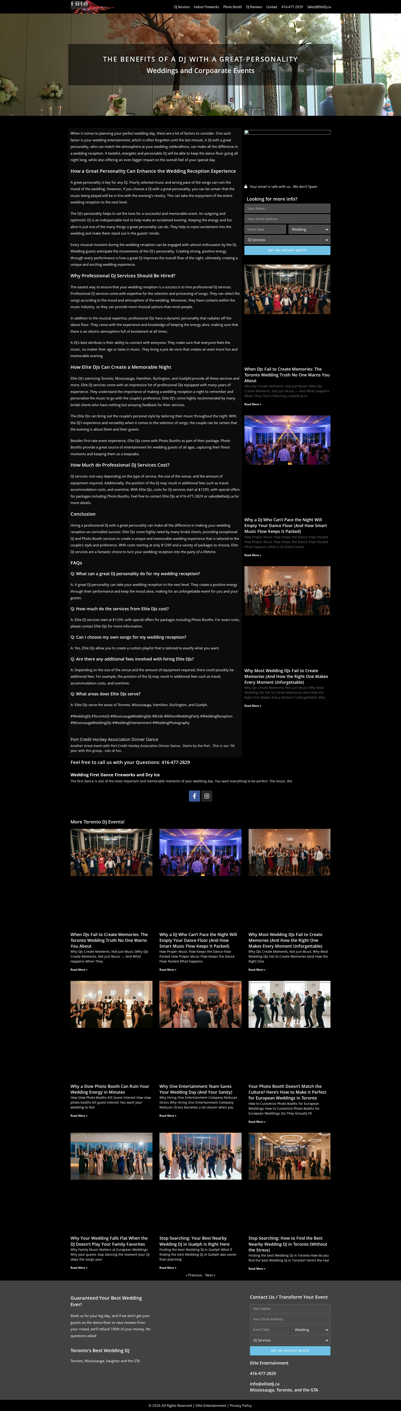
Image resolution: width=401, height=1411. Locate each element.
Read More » (252, 404)
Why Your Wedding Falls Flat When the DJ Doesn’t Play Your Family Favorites (109, 1241)
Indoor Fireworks (206, 6)
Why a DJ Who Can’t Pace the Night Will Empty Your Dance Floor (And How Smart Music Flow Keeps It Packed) (285, 525)
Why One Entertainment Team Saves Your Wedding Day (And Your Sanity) (195, 1089)
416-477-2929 (292, 6)
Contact (271, 6)
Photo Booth (232, 6)
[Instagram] (206, 796)
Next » (210, 1275)
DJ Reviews (254, 6)
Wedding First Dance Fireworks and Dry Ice (115, 774)
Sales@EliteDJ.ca (319, 6)
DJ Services (182, 6)
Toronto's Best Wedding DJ (100, 1350)
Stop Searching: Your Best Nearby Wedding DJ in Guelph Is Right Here (194, 1241)
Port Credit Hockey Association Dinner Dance (114, 739)
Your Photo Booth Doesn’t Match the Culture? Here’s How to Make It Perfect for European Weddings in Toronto (287, 1092)
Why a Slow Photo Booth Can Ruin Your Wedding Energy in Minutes (110, 1089)
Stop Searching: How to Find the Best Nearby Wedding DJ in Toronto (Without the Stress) (288, 1243)
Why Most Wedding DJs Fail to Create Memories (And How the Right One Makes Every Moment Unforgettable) (286, 676)
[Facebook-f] (194, 796)
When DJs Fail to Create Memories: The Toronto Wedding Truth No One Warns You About (287, 374)
